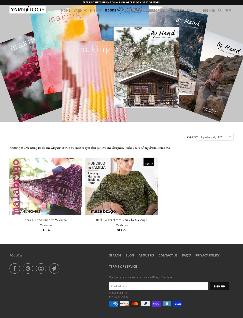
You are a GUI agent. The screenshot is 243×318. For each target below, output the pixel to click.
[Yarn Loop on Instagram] (42, 268)
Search (115, 255)
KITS (94, 10)
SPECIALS (181, 10)
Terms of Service (123, 266)
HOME (66, 10)
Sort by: (192, 137)
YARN (79, 10)
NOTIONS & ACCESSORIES (145, 10)
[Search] (220, 10)
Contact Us (168, 255)
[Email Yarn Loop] (55, 268)
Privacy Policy (207, 255)
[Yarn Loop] (28, 9)
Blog (129, 255)
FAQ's (186, 255)
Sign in (209, 10)
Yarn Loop (122, 292)
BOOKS (111, 10)
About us (146, 255)
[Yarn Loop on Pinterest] (29, 268)
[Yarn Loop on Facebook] (15, 268)
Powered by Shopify (118, 296)
